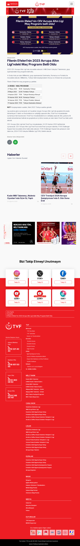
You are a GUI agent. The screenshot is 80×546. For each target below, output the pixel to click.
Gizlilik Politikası (31, 361)
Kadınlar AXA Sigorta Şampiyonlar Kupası (39, 465)
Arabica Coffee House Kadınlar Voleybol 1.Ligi (40, 417)
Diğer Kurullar (30, 349)
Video (27, 510)
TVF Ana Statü (31, 331)
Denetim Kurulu (31, 343)
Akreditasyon (30, 508)
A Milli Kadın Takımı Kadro (34, 381)
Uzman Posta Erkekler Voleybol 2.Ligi (37, 442)
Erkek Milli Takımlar (32, 384)
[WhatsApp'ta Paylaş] (15, 142)
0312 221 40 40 (13, 350)
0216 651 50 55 (13, 365)
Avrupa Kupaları (31, 470)
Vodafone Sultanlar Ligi (33, 407)
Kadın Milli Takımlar (32, 379)
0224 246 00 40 (12, 396)
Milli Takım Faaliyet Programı (35, 394)
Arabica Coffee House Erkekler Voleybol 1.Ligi (40, 419)
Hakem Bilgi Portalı (32, 490)
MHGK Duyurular (31, 523)
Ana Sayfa (10, 312)
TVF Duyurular (30, 520)
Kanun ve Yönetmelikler (33, 336)
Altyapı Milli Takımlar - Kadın (35, 389)
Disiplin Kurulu (31, 346)
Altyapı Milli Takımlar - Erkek (35, 392)
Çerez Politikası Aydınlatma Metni (36, 356)
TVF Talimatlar (31, 333)
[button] (72, 11)
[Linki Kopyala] (9, 142)
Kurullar (28, 338)
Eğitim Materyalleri (32, 482)
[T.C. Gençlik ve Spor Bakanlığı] (65, 532)
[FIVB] (52, 532)
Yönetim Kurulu (31, 341)
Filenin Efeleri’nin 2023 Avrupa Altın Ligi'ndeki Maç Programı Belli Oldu (30, 316)
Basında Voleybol (31, 505)
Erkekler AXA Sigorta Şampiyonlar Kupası (39, 467)
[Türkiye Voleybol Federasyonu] (40, 4)
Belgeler (28, 480)
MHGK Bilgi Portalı (31, 487)
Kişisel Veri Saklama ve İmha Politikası (37, 359)
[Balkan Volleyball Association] (58, 532)
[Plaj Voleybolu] (39, 532)
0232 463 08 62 (12, 381)
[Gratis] (64, 233)
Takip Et (17, 282)
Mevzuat (28, 328)
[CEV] (71, 532)
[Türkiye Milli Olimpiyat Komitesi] (46, 532)
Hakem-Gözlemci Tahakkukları (35, 485)
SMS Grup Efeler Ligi (32, 409)
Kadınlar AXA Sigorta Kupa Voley (36, 412)
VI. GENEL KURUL (31, 369)
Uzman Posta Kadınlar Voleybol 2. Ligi (37, 440)
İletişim (28, 364)
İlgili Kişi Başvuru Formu (33, 354)
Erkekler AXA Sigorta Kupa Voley (36, 414)
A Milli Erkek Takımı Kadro (34, 386)
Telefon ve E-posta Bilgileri (35, 366)
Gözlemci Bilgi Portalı (32, 493)
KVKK (27, 351)
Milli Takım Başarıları (32, 397)
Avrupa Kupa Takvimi (32, 450)
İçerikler (10, 314)
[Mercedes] (15, 233)
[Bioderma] (40, 233)
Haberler (28, 503)
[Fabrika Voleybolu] (33, 532)
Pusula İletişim (42, 541)
